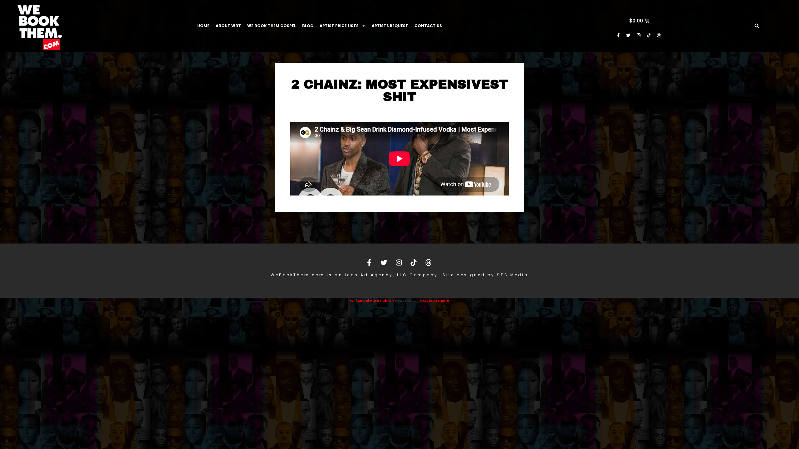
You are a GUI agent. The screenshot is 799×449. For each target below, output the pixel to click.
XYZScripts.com (434, 300)
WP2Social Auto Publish (372, 300)
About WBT (228, 25)
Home (203, 25)
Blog (307, 25)
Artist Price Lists (339, 25)
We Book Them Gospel (271, 25)
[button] (757, 26)
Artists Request (390, 25)
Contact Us (428, 25)
